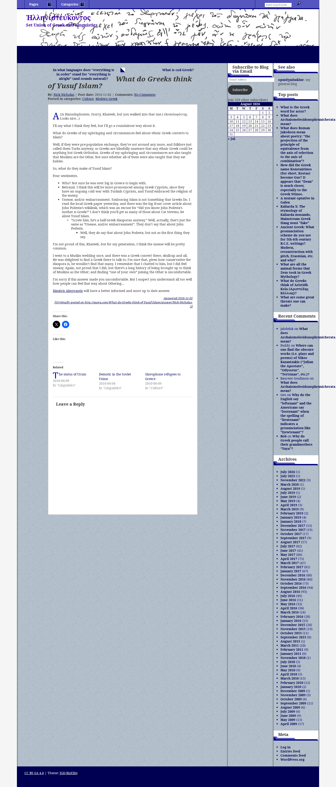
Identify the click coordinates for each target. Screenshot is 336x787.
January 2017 (290, 571)
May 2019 (287, 501)
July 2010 (287, 662)
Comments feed (293, 755)
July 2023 (287, 476)
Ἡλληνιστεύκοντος (58, 17)
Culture (88, 98)
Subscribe (240, 90)
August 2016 (290, 591)
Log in (285, 747)
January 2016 (290, 620)
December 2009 (292, 691)
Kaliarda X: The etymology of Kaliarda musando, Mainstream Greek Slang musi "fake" (295, 214)
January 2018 (290, 521)
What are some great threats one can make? (297, 301)
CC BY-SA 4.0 (34, 773)
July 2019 (287, 492)
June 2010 (288, 666)
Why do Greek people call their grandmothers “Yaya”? (296, 442)
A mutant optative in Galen (297, 200)
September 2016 (293, 587)
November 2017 (293, 529)
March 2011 (289, 645)
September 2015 (293, 637)
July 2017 (287, 546)
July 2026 (287, 472)
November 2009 (293, 695)
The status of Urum (72, 374)
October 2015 (291, 633)
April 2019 (288, 505)
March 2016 (289, 612)
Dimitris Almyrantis (68, 291)
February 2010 (291, 682)
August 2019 (290, 488)
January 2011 (290, 653)
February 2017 (291, 567)
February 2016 (291, 616)
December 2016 (292, 575)
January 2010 (290, 687)
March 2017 (289, 563)
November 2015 (293, 629)
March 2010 (289, 678)
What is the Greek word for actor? (295, 109)
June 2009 (288, 715)
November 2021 (293, 480)
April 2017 (288, 559)
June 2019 (288, 497)
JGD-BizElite (68, 773)
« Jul (231, 139)
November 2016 (293, 579)
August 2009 (290, 707)
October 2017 (291, 534)
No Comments (144, 94)
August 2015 (290, 641)
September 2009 (293, 703)
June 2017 (288, 550)
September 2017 (293, 538)
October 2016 (291, 583)
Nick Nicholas (63, 94)
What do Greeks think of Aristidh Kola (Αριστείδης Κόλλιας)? (294, 286)
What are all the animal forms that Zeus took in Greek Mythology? (295, 270)
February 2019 (291, 513)
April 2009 (288, 724)
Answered (178, 298)
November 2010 (293, 658)
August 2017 (290, 542)
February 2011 (291, 649)
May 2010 (287, 670)
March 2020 (289, 484)
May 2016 (287, 604)
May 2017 (287, 554)
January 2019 (290, 517)
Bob (283, 436)
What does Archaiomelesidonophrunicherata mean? (307, 119)
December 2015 (292, 625)
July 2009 (287, 711)
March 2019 (289, 509)
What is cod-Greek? (178, 70)
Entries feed (290, 751)
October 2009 (291, 699)
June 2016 (288, 600)
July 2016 (287, 596)
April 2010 (288, 674)
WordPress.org (292, 759)
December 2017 (292, 525)
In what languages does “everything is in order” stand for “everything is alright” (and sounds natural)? (83, 74)
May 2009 (287, 719)
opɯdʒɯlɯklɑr (291, 80)
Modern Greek (106, 98)
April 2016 (288, 608)
